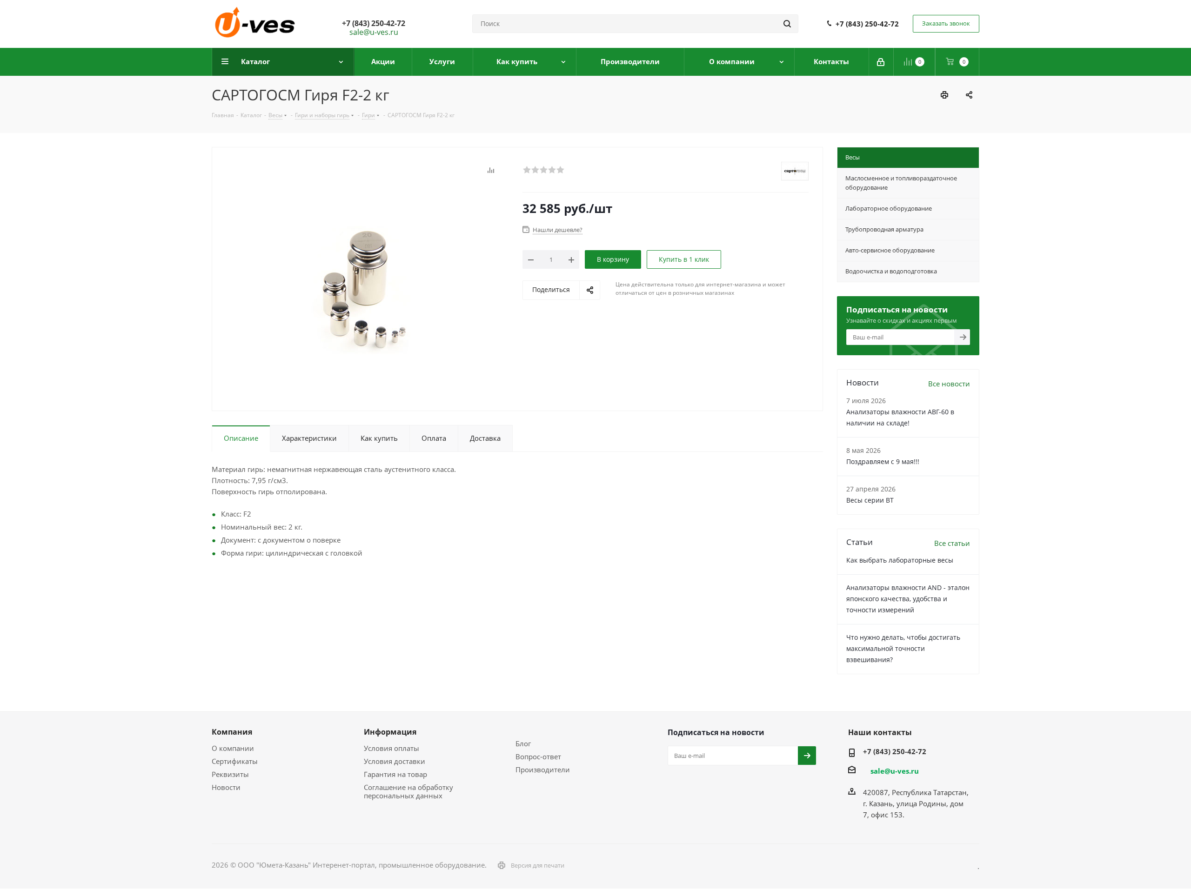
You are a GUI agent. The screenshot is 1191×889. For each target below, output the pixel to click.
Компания (232, 732)
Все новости (949, 383)
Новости (226, 787)
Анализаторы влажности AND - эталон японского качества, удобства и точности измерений (908, 598)
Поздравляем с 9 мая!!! (882, 461)
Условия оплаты (391, 748)
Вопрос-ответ (538, 756)
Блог (523, 743)
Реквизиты (230, 774)
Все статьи (952, 543)
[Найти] (787, 23)
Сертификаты (235, 761)
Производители (542, 769)
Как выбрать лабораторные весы (899, 560)
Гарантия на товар (395, 774)
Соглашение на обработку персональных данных (408, 791)
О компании (233, 748)
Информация (390, 732)
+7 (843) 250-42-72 (867, 24)
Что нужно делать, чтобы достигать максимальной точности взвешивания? (903, 648)
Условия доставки (394, 761)
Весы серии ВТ (870, 500)
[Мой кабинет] (881, 62)
